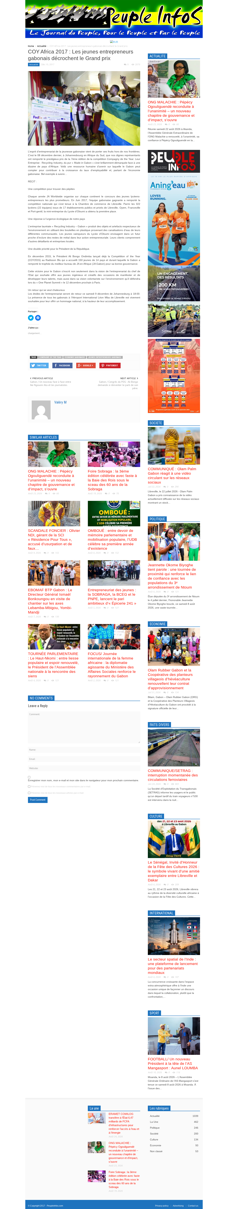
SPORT (154, 1013)
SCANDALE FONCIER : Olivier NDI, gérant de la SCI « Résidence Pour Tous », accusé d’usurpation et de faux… (54, 539)
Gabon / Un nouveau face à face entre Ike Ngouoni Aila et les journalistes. (50, 383)
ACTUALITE (157, 56)
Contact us (193, 1206)
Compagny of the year (50, 357)
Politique (174, 1127)
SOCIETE (156, 423)
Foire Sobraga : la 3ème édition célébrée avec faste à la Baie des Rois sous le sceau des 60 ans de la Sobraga (112, 480)
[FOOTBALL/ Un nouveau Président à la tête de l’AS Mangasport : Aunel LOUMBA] (174, 1035)
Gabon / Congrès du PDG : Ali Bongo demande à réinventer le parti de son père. (118, 385)
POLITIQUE (157, 519)
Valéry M (60, 402)
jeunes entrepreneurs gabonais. (104, 357)
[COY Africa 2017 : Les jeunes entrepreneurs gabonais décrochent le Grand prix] (84, 108)
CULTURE (156, 816)
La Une (174, 1121)
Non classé (174, 1151)
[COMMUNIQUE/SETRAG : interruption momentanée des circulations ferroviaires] (174, 747)
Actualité (41, 46)
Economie (174, 1145)
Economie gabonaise (75, 357)
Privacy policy (162, 1206)
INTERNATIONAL (161, 913)
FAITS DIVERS (159, 725)
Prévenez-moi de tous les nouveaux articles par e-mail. (57, 793)
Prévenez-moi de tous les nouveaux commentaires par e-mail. (61, 786)
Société (174, 1133)
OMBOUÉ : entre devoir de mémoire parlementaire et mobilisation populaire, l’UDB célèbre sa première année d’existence (112, 539)
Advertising (178, 1206)
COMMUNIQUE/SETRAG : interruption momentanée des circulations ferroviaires (173, 775)
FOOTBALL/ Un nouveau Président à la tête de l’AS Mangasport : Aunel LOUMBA (173, 1063)
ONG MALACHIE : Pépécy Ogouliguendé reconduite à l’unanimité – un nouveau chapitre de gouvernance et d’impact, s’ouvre (51, 480)
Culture (174, 1139)
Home (31, 46)
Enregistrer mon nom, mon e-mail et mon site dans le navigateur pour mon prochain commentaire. (83, 780)
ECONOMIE (157, 624)
